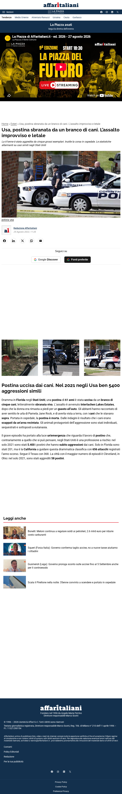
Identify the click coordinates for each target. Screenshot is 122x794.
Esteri (14, 123)
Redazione (9, 756)
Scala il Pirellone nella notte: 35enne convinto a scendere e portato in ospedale (71, 582)
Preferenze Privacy (61, 791)
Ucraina (56, 17)
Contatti (8, 747)
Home (5, 123)
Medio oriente (21, 17)
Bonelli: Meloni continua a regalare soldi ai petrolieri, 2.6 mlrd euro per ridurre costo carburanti (70, 533)
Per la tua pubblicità (13, 761)
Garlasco (77, 17)
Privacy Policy (61, 782)
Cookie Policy (61, 787)
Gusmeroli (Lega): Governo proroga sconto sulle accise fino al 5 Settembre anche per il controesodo (73, 566)
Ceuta (66, 17)
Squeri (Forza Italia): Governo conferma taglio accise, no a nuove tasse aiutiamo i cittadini (73, 549)
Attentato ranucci (41, 17)
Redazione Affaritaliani (25, 228)
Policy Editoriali (11, 751)
